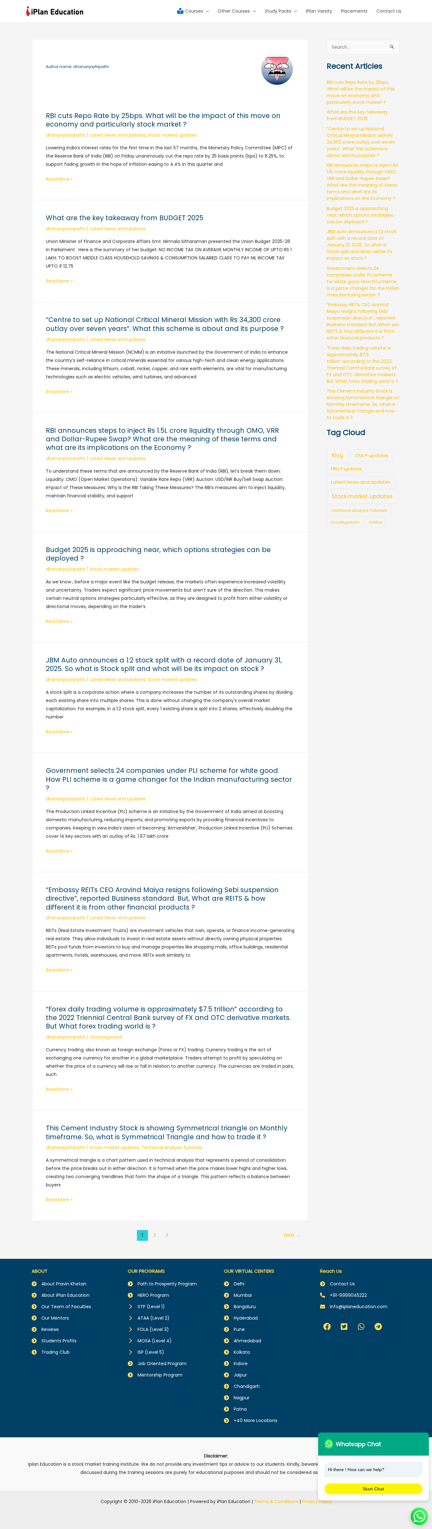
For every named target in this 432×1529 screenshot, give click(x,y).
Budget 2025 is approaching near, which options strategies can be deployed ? (158, 554)
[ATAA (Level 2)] (149, 1318)
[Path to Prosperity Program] (162, 1284)
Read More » (59, 179)
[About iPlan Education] (60, 1295)
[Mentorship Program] (155, 1375)
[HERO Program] (148, 1295)
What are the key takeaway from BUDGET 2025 (124, 217)
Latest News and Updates (117, 135)
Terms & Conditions (276, 1501)
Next (292, 1235)
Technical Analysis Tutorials (171, 1147)
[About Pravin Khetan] (59, 1284)
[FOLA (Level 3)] (148, 1329)
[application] (206, 11)
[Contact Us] (337, 1284)
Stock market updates (172, 135)
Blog (337, 455)
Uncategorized (106, 1037)
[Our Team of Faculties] (61, 1306)
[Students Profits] (54, 1341)
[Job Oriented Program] (157, 1363)
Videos (375, 522)
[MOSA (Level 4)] (150, 1341)
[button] (327, 1326)
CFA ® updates (371, 455)
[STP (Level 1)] (146, 1306)
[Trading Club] (51, 1352)
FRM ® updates (346, 469)
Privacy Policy (317, 1501)
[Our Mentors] (50, 1318)
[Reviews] (45, 1329)
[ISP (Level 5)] (146, 1352)
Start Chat (373, 1488)
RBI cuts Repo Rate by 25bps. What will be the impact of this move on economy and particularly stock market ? (163, 120)
